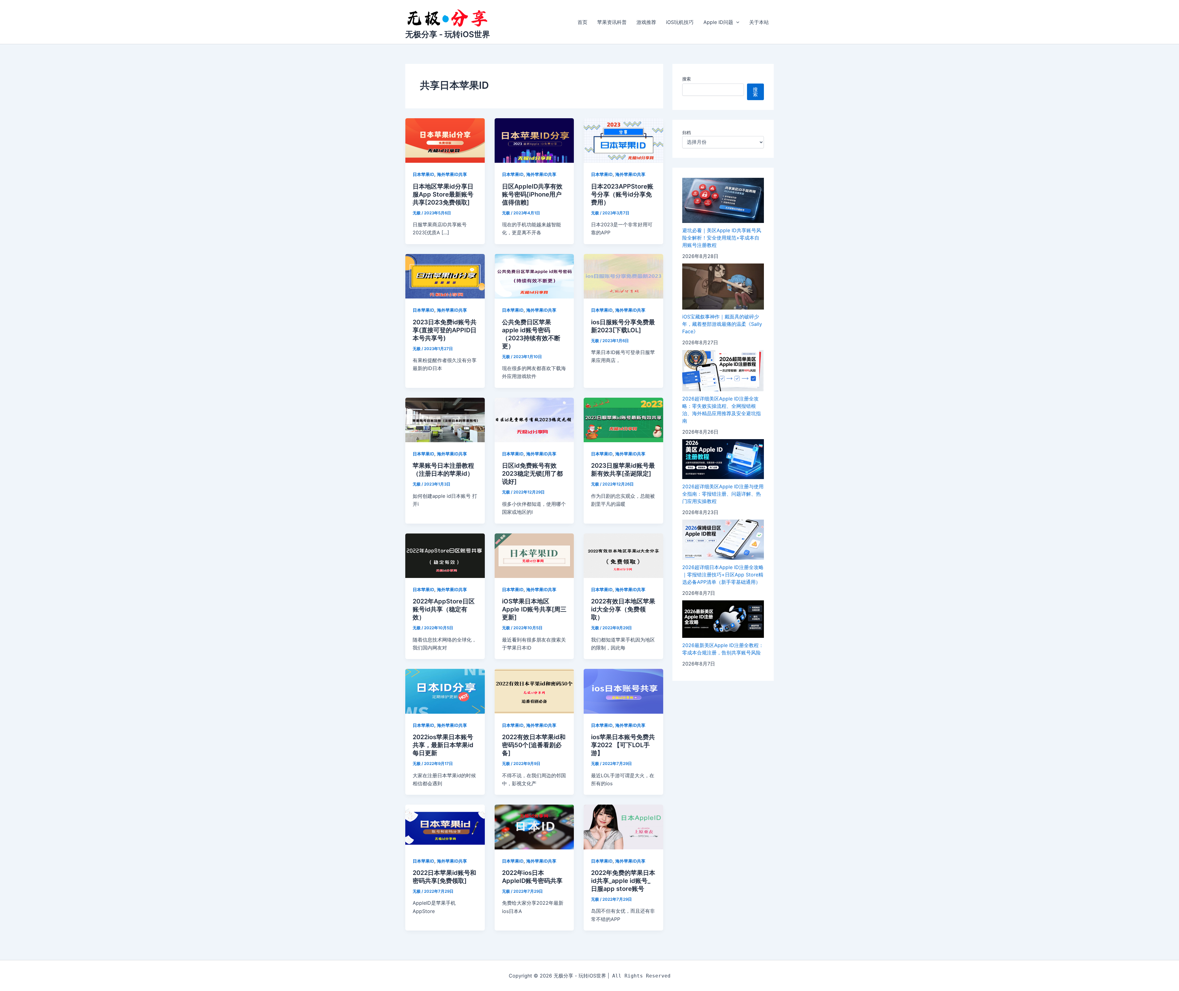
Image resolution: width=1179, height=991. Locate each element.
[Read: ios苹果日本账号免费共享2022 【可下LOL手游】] (623, 691)
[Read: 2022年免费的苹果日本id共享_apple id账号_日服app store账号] (623, 826)
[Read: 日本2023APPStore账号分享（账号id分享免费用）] (623, 140)
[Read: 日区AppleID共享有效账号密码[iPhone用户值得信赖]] (534, 140)
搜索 (686, 78)
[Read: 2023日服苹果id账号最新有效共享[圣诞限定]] (623, 419)
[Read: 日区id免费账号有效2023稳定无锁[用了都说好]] (534, 419)
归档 (686, 132)
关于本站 (759, 22)
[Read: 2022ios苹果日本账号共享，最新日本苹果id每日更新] (445, 691)
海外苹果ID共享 (452, 174)
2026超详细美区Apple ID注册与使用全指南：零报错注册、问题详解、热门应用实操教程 (723, 493)
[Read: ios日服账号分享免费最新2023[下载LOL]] (623, 276)
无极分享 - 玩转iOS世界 (447, 34)
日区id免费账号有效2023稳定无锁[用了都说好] (532, 473)
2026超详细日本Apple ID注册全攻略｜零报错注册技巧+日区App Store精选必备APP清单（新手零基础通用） (723, 574)
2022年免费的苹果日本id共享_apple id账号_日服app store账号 (623, 880)
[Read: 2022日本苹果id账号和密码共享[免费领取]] (445, 826)
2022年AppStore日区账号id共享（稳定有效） (444, 609)
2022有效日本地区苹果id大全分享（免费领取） (623, 609)
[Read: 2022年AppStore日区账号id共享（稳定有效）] (445, 555)
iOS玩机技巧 (680, 22)
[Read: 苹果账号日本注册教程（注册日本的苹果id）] (445, 419)
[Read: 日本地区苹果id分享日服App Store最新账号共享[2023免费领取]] (445, 140)
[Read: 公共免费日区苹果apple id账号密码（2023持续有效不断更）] (534, 276)
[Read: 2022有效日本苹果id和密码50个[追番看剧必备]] (534, 691)
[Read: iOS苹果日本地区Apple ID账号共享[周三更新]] (534, 555)
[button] (736, 22)
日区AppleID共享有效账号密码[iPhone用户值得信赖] (532, 194)
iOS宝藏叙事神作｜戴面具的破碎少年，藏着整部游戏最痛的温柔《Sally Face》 (722, 324)
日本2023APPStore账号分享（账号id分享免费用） (622, 194)
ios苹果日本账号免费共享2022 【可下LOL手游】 (623, 745)
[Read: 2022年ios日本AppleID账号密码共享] (534, 826)
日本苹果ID (423, 174)
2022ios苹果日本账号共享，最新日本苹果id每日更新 (443, 745)
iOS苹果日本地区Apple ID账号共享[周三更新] (534, 609)
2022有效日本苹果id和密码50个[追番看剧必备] (534, 745)
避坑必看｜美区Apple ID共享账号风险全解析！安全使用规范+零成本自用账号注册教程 (721, 237)
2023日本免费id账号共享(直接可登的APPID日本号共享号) (445, 330)
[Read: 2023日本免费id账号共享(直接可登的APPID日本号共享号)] (445, 276)
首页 (582, 22)
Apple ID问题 (718, 22)
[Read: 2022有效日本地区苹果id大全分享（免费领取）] (623, 555)
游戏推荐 (646, 22)
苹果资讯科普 (612, 22)
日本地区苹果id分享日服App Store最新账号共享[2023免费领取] (443, 194)
